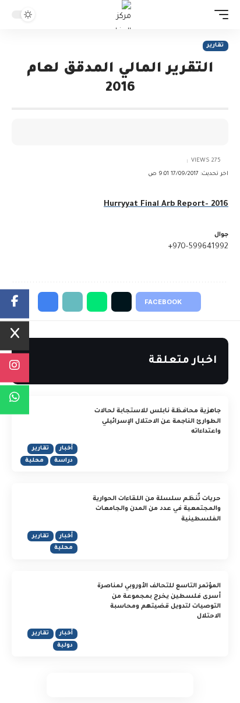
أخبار (66, 448)
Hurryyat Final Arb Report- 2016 (166, 204)
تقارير (215, 45)
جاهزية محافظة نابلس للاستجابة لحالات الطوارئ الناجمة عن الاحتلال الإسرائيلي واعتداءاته (157, 421)
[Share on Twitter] (184, 132)
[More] (130, 132)
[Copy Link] (166, 132)
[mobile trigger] (218, 14)
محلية (34, 461)
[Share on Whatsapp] (132, 685)
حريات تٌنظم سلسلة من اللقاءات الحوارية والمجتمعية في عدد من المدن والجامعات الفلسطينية (157, 509)
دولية (65, 646)
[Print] (148, 132)
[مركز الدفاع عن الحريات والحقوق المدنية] (120, 14)
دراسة (63, 461)
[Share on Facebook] (202, 132)
